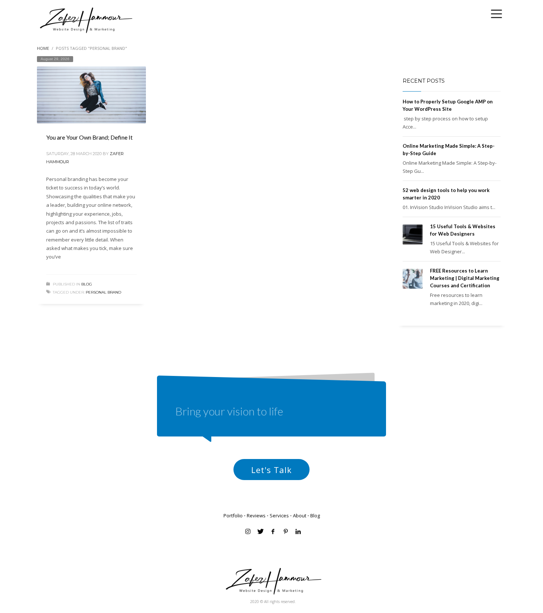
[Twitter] (260, 531)
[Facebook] (273, 531)
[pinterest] (285, 531)
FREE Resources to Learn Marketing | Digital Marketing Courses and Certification (464, 278)
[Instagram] (248, 531)
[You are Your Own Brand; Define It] (91, 95)
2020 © (257, 601)
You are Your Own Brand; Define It (89, 137)
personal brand (103, 292)
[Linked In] (298, 531)
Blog (86, 284)
